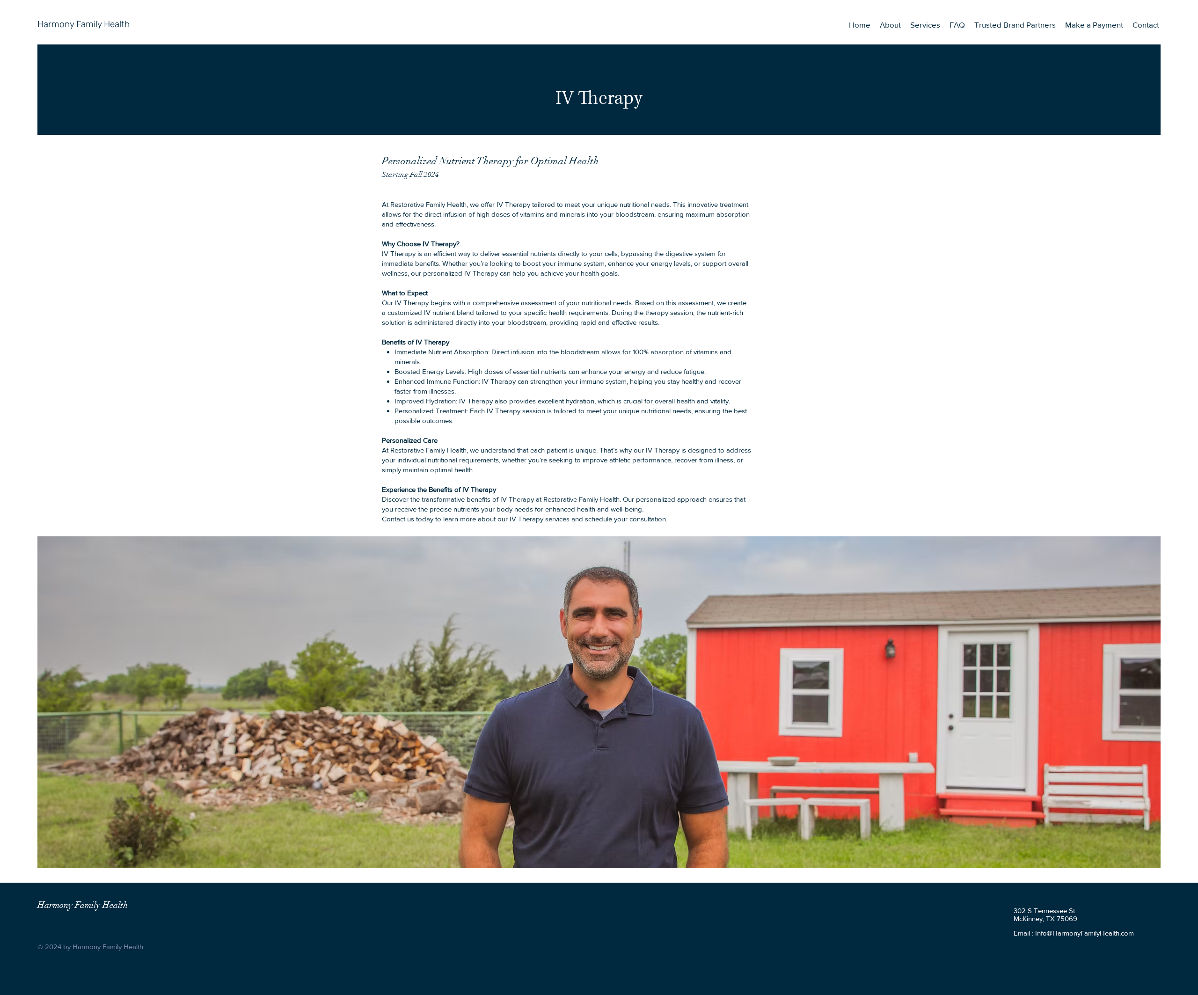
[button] (925, 25)
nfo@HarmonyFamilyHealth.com (1085, 933)
